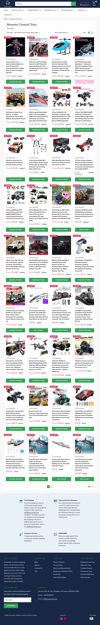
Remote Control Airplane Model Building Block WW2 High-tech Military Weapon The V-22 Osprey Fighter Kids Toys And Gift (38, 365)
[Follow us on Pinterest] (65, 618)
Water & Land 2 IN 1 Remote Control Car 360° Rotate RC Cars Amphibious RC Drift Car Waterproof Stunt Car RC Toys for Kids (38, 66)
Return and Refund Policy (61, 568)
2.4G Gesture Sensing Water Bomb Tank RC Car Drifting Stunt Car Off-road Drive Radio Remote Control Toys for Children (61, 415)
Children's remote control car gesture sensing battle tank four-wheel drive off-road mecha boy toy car (84, 364)
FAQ (35, 571)
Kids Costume (85, 577)
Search (36, 565)
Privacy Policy (58, 565)
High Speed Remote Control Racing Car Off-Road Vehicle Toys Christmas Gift (61, 162)
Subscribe (11, 606)
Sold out (84, 82)
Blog (36, 562)
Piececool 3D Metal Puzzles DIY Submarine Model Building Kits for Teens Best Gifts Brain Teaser (61, 462)
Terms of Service (58, 562)
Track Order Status (59, 577)
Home (6, 10)
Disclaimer (56, 574)
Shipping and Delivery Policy (62, 571)
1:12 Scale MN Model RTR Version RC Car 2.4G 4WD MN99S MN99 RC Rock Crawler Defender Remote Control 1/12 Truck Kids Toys (15, 214)
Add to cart (84, 230)
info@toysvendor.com (31, 512)
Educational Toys (50, 10)
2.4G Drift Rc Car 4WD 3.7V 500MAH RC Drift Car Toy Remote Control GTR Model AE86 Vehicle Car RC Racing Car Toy (84, 415)
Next (89, 487)
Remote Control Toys (87, 562)
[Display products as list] (92, 32)
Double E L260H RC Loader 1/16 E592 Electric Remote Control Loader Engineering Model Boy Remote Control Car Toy (84, 214)
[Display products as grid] (89, 32)
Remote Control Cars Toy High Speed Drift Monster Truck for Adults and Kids (14, 162)
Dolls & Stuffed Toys (87, 574)
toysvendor (10, 59)
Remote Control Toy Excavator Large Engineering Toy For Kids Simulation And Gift (38, 414)
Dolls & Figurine (67, 10)
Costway (9, 109)
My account (84, 5)
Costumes (81, 10)
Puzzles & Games (33, 10)
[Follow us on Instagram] (61, 618)
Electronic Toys (16, 10)
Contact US (8, 15)
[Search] (73, 4)
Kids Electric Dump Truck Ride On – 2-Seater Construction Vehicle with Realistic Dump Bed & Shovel (15, 115)
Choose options (15, 82)
